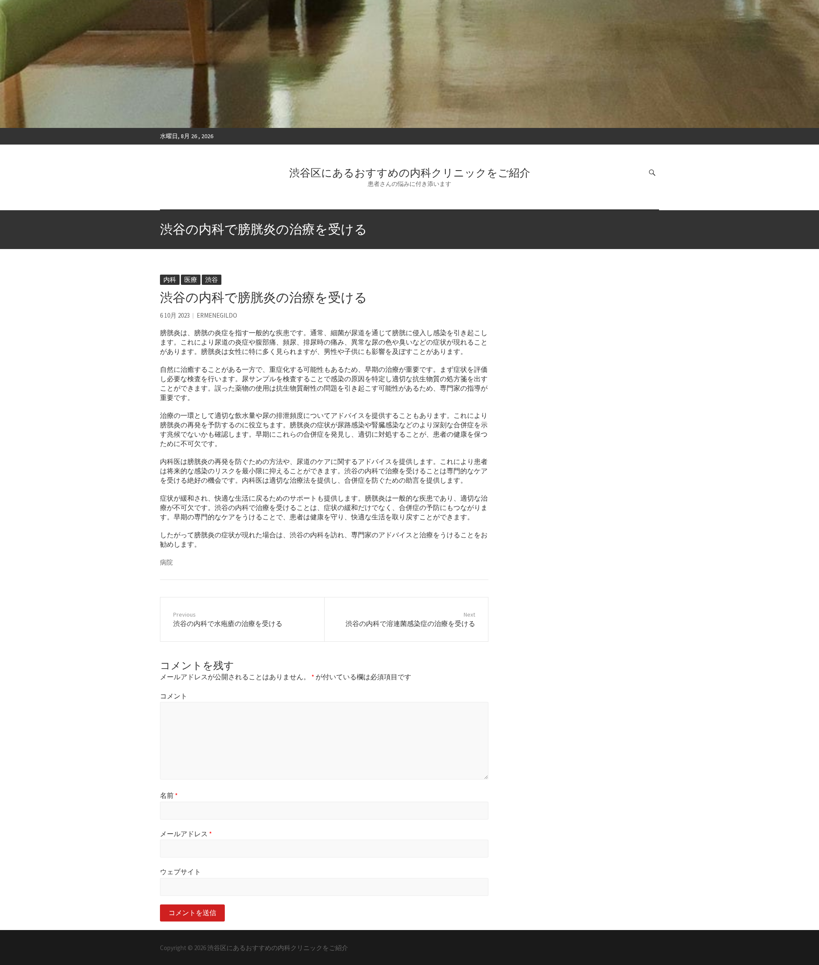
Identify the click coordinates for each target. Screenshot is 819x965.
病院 (166, 562)
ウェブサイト (180, 871)
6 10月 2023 (175, 315)
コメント (173, 696)
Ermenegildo (217, 315)
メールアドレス (186, 833)
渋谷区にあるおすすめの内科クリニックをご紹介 (409, 173)
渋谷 (211, 279)
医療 (190, 279)
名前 (169, 795)
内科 (169, 279)
